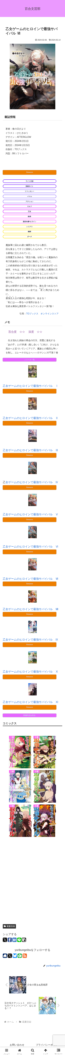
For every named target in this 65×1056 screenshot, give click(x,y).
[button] (24, 940)
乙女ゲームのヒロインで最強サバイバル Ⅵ (30, 546)
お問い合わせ (17, 1044)
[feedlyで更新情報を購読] (20, 956)
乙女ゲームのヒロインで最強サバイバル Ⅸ (30, 639)
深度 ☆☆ (35, 331)
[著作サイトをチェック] (5, 956)
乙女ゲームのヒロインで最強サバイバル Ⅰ (30, 385)
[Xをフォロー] (10, 956)
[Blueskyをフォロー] (15, 956)
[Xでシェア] (5, 940)
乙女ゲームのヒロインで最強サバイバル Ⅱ (30, 418)
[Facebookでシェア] (10, 940)
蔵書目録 (11, 926)
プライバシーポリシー (48, 1044)
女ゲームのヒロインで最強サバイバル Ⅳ (32, 482)
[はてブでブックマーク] (14, 940)
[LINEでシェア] (19, 940)
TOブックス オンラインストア (42, 313)
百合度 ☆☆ (16, 331)
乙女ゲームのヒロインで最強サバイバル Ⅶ (30, 578)
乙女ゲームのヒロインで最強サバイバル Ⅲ (30, 450)
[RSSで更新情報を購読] (25, 956)
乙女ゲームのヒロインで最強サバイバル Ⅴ (30, 514)
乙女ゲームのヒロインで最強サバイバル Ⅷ (30, 609)
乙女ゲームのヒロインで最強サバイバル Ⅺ (30, 702)
